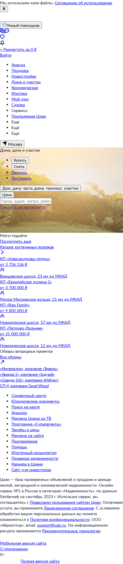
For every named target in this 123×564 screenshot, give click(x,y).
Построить (21, 178)
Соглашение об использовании (83, 2)
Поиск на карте (25, 407)
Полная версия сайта (40, 561)
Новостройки (23, 76)
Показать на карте (17, 207)
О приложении (14, 548)
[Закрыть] (4, 9)
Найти (39, 207)
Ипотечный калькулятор (34, 452)
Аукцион (19, 412)
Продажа (20, 70)
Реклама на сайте (27, 435)
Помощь (19, 446)
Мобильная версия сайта (23, 543)
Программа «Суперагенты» (36, 424)
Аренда (18, 64)
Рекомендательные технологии (71, 530)
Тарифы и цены (25, 429)
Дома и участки (26, 82)
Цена (7, 194)
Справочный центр (28, 395)
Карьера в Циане (27, 464)
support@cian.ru (51, 525)
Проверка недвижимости (34, 458)
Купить (20, 160)
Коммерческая (24, 87)
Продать (19, 172)
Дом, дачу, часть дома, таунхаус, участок (40, 188)
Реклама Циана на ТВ (31, 418)
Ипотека (19, 93)
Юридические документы (35, 401)
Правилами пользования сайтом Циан (65, 502)
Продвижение (24, 441)
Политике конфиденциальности (60, 519)
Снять (19, 166)
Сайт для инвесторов (31, 469)
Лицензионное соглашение (69, 508)
